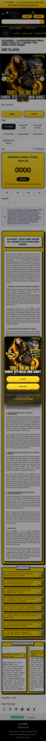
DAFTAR (23, 386)
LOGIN (23, 379)
